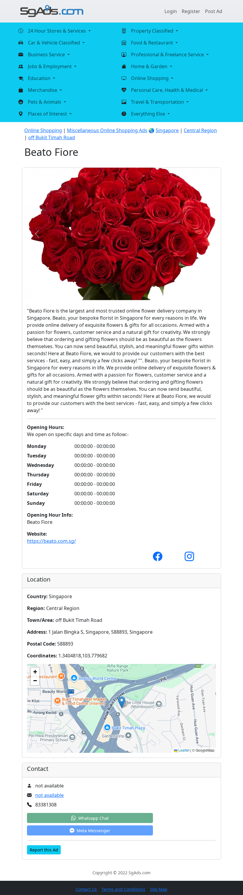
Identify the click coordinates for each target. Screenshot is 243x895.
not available (49, 795)
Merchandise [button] (43, 90)
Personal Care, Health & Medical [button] (167, 90)
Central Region (200, 130)
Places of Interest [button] (48, 114)
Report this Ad (44, 850)
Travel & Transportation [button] (158, 102)
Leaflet (183, 749)
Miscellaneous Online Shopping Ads (107, 130)
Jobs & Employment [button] (50, 66)
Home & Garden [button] (150, 66)
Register (191, 11)
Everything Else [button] (148, 114)
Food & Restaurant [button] (152, 42)
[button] (121, 702)
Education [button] (40, 78)
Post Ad (213, 11)
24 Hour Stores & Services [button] (57, 31)
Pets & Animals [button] (45, 102)
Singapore (167, 130)
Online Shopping (43, 130)
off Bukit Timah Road (51, 137)
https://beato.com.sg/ (51, 541)
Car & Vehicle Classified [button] (54, 42)
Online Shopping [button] (150, 78)
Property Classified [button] (153, 31)
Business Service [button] (47, 54)
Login (170, 11)
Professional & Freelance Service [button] (168, 54)
